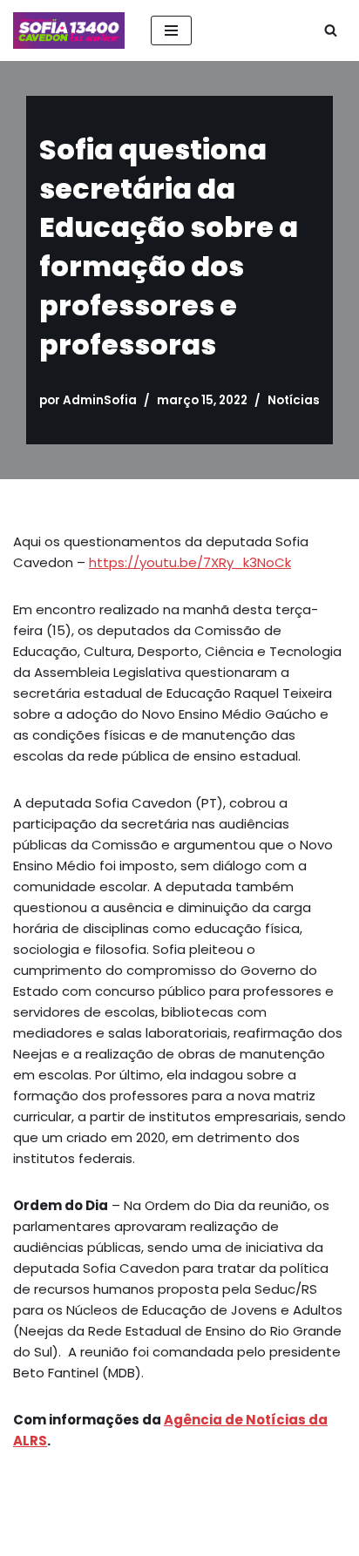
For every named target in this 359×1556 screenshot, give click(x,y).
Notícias (294, 400)
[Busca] (330, 30)
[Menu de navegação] (171, 30)
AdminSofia (100, 400)
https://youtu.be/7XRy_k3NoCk (190, 562)
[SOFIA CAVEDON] (69, 30)
